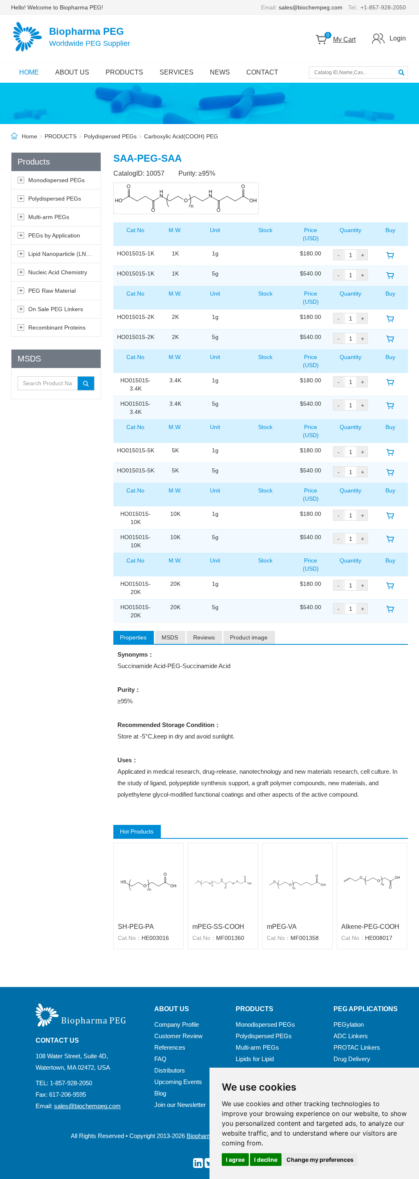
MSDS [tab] (170, 637)
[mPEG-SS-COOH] (223, 881)
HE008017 (378, 938)
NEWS (220, 72)
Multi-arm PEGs (48, 217)
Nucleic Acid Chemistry (57, 272)
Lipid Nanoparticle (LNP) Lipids (68, 254)
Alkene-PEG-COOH (370, 926)
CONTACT (262, 72)
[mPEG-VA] (297, 881)
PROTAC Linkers (356, 1047)
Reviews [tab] (204, 637)
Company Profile (176, 1024)
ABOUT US (72, 72)
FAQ (160, 1058)
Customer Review (178, 1035)
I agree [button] (235, 1159)
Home (29, 136)
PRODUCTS (124, 72)
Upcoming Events (178, 1081)
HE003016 (155, 938)
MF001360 (230, 938)
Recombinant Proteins (57, 327)
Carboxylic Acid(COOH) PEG (181, 136)
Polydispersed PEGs (110, 136)
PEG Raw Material (52, 290)
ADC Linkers (350, 1035)
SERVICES (177, 72)
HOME (29, 72)
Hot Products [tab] (136, 831)
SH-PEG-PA (136, 926)
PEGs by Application (54, 235)
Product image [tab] (249, 637)
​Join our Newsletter (180, 1104)
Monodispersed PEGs (56, 180)
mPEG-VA (282, 926)
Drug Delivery (351, 1058)
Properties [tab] (133, 637)
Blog (160, 1093)
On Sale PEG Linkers (55, 309)
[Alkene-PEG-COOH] (372, 881)
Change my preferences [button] (320, 1159)
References (169, 1047)
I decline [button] (265, 1159)
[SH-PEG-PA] (148, 881)
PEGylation (348, 1024)
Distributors (169, 1070)
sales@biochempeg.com (310, 7)
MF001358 (305, 938)
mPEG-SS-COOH (218, 926)
